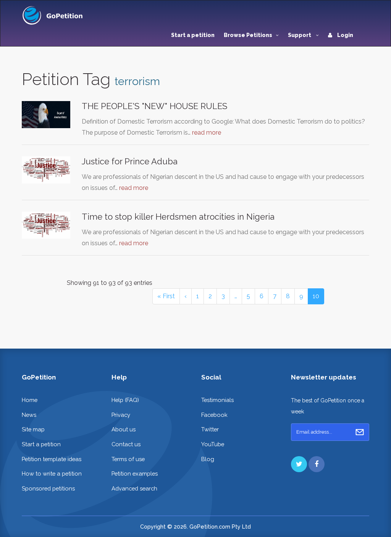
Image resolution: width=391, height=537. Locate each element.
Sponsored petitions (48, 488)
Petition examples (134, 473)
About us (123, 429)
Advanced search (134, 488)
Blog (207, 459)
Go (359, 432)
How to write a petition (52, 473)
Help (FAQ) (125, 400)
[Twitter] (299, 464)
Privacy (120, 415)
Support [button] (300, 35)
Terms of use (128, 459)
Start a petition (193, 35)
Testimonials (217, 400)
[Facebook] (317, 464)
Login (344, 35)
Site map (33, 429)
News (29, 415)
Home (29, 400)
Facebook (214, 415)
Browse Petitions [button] (248, 35)
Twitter (210, 429)
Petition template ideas (51, 459)
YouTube (212, 444)
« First (166, 296)
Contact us (126, 444)
